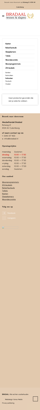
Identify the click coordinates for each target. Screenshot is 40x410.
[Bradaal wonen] (20, 16)
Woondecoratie (11, 60)
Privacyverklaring (8, 403)
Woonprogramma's (12, 64)
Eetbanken (9, 78)
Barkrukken (9, 75)
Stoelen (8, 84)
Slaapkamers (10, 52)
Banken (7, 73)
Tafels (7, 56)
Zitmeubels (20, 28)
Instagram (11, 218)
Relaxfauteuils (11, 48)
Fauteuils (8, 81)
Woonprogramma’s (10, 182)
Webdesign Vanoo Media (13, 399)
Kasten (8, 44)
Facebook (11, 213)
